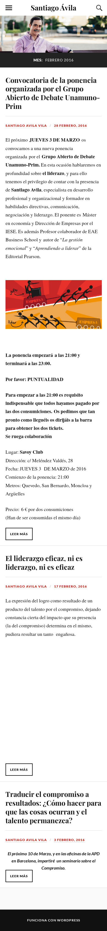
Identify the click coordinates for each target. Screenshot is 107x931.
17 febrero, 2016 (70, 586)
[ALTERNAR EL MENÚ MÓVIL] (8, 8)
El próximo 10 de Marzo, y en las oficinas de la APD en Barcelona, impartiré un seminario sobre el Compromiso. (54, 860)
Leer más (19, 534)
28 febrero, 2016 (70, 125)
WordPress (68, 920)
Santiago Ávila (53, 7)
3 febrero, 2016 (69, 840)
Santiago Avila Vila (26, 125)
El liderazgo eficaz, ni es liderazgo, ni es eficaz (44, 562)
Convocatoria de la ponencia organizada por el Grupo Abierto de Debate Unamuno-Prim (52, 93)
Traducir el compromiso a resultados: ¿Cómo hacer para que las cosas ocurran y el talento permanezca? (53, 807)
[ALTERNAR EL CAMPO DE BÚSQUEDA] (98, 8)
